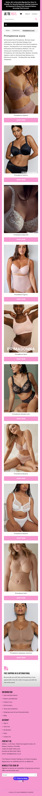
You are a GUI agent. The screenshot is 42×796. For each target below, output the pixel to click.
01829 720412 (13, 749)
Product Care (8, 702)
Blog (5, 716)
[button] (6, 25)
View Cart (7, 727)
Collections (16, 30)
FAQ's (5, 733)
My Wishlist (7, 730)
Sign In (6, 723)
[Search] (36, 19)
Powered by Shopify (26, 792)
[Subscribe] (35, 775)
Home (8, 30)
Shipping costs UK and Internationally (16, 712)
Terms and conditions (11, 709)
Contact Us (7, 737)
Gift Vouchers (8, 705)
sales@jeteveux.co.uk (14, 754)
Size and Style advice (10, 695)
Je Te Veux (16, 792)
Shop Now (21, 120)
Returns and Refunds (10, 699)
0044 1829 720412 (15, 751)
